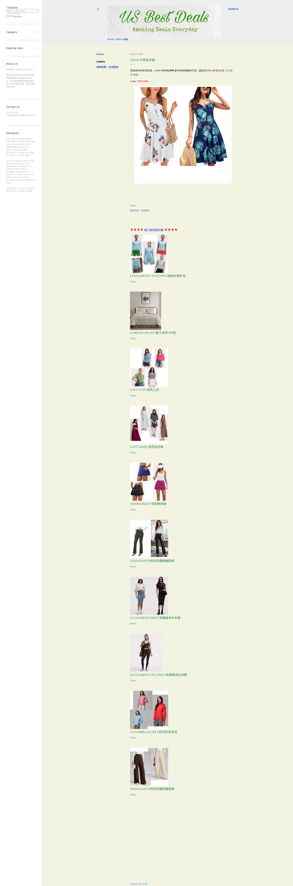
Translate (17, 16)
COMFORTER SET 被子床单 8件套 (153, 333)
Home (110, 39)
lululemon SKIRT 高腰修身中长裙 (155, 618)
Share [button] (100, 54)
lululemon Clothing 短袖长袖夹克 (158, 276)
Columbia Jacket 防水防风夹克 (153, 732)
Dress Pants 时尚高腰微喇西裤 (152, 561)
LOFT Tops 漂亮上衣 (144, 390)
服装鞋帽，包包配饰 (107, 67)
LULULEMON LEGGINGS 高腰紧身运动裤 (158, 675)
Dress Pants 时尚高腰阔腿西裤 (152, 789)
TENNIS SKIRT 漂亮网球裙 (148, 504)
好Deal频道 (122, 39)
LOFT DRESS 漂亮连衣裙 (146, 447)
